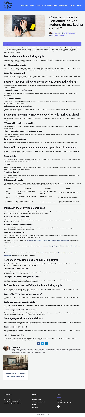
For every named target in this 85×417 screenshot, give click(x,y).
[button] (79, 44)
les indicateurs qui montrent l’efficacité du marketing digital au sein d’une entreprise (48, 240)
